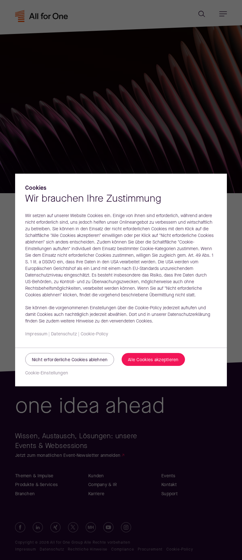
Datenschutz (64, 334)
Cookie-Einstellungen (46, 373)
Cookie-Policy (94, 334)
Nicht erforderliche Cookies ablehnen (69, 360)
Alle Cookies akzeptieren (153, 360)
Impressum (36, 334)
